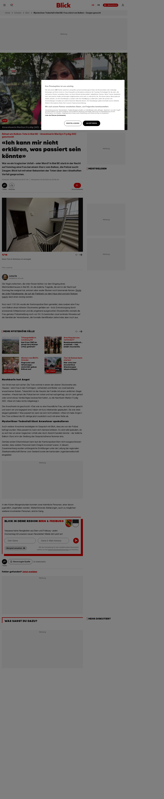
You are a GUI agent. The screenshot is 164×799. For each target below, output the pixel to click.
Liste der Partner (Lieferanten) (55, 115)
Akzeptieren (91, 123)
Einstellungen (72, 123)
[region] (83, 105)
